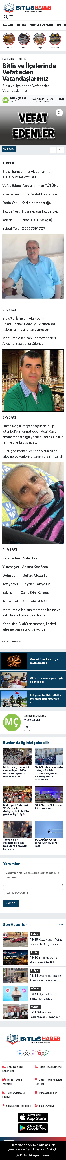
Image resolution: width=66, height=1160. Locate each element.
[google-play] (33, 1128)
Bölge (34, 934)
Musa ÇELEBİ (32, 719)
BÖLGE (8, 25)
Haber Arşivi (46, 1105)
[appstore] (33, 1118)
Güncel (35, 988)
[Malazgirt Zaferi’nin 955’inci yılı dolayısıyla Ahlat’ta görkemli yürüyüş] (17, 794)
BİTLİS (21, 25)
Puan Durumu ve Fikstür (14, 1094)
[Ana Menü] (11, 17)
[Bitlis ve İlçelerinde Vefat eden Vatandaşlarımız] (33, 125)
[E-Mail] (27, 728)
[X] (26, 1053)
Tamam (45, 1156)
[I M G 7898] (33, 380)
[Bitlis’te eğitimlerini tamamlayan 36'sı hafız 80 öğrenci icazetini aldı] (17, 756)
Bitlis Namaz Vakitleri (12, 1081)
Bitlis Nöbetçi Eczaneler (12, 1069)
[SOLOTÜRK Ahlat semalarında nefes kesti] (49, 829)
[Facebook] (20, 1053)
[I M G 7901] (33, 503)
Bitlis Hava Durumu (51, 1067)
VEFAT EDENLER (41, 25)
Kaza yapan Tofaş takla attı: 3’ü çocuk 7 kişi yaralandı (46, 942)
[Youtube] (40, 1053)
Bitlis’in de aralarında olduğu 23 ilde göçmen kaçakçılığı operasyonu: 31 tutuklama (49, 773)
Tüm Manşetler (48, 1092)
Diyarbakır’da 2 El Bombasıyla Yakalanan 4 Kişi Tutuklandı (46, 978)
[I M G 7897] (33, 266)
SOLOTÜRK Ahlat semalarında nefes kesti (47, 843)
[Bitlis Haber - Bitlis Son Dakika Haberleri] (27, 8)
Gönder (11, 903)
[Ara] (6, 17)
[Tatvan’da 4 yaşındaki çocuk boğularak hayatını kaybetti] (17, 829)
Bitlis (22, 59)
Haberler (8, 59)
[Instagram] (33, 1053)
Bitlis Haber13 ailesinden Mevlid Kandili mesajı (44, 960)
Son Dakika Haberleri (18, 1105)
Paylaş (11, 148)
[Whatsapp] (46, 1053)
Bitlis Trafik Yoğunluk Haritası (49, 1081)
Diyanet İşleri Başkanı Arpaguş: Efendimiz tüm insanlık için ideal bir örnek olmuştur (45, 996)
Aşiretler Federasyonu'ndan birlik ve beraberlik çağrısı (46, 1014)
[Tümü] (61, 924)
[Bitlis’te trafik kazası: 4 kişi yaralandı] (49, 794)
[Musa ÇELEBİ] (12, 722)
